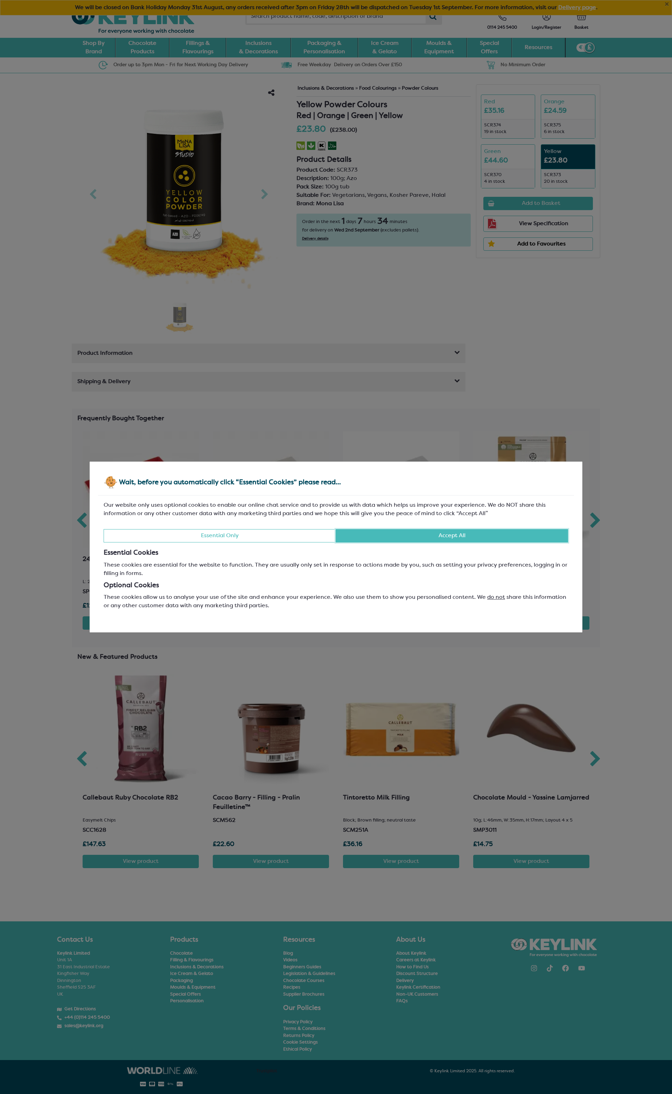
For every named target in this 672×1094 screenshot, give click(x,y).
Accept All (452, 536)
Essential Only (220, 536)
